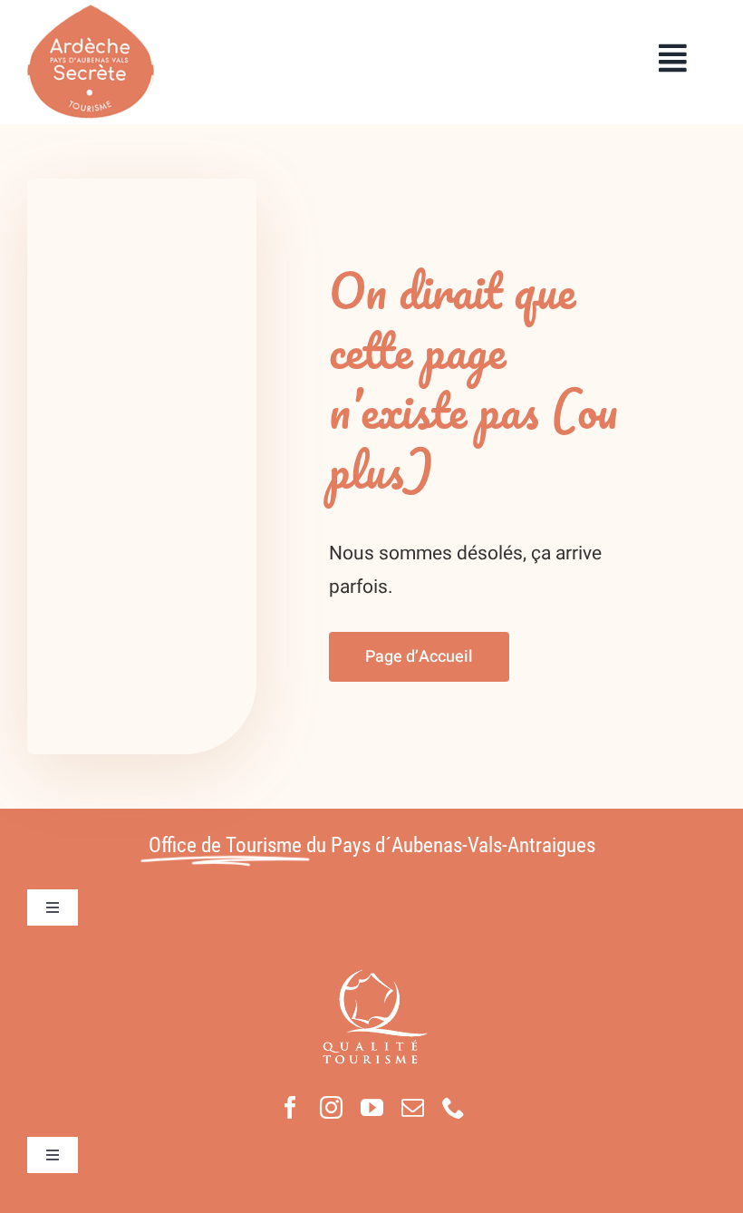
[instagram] (331, 1107)
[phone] (453, 1107)
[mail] (412, 1107)
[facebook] (290, 1107)
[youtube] (372, 1107)
